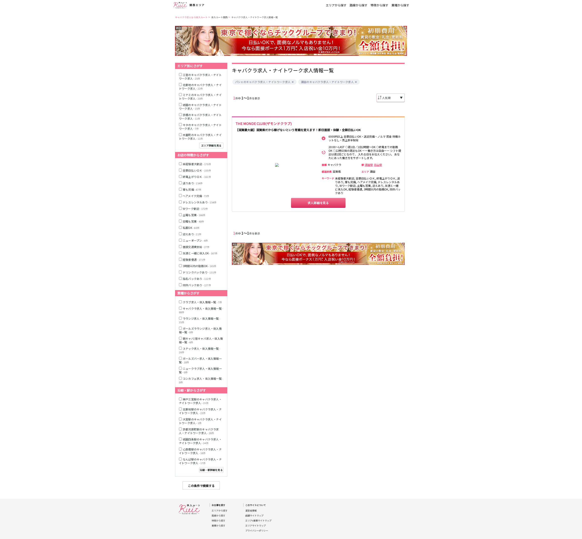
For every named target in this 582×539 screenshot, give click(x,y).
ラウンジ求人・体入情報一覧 (199, 320)
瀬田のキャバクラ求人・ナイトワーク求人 (327, 82)
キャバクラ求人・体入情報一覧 (201, 310)
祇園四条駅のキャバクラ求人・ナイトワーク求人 (200, 441)
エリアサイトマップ (255, 525)
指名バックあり (197, 279)
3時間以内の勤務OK (199, 266)
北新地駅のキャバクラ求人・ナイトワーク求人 (200, 411)
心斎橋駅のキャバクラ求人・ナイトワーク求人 (200, 451)
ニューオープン (195, 240)
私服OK (191, 228)
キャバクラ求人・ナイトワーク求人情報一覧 (254, 17)
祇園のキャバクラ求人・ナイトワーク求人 (200, 106)
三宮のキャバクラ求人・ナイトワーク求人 (200, 76)
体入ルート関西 (219, 17)
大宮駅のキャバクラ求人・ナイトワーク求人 (200, 421)
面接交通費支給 (196, 247)
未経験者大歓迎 (197, 164)
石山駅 (378, 165)
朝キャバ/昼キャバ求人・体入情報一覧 (201, 340)
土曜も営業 (194, 215)
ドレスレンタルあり (199, 202)
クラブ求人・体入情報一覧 (202, 302)
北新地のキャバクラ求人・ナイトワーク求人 (200, 86)
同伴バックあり (197, 285)
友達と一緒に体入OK (200, 253)
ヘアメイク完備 (196, 196)
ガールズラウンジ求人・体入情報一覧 (200, 330)
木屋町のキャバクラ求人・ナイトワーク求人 (200, 136)
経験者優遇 (194, 259)
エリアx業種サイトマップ (258, 520)
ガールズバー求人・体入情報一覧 (200, 360)
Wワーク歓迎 (195, 208)
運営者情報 (251, 510)
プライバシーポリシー (256, 530)
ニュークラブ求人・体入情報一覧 (200, 370)
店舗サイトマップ (254, 515)
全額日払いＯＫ (197, 170)
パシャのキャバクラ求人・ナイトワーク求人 (263, 82)
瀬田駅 (369, 165)
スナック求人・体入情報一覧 (199, 350)
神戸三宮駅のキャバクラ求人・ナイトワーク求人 (200, 401)
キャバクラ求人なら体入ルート (191, 17)
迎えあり (192, 234)
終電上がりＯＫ (197, 177)
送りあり (193, 183)
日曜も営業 (193, 221)
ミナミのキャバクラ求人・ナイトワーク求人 (200, 96)
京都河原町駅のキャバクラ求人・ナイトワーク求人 (199, 431)
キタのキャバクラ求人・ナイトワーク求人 (200, 126)
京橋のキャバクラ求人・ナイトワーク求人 (200, 116)
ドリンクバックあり (199, 272)
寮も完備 (192, 189)
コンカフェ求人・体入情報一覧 (201, 380)
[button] (292, 82)
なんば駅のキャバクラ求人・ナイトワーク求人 (200, 461)
